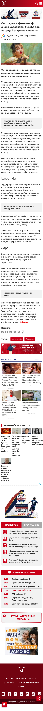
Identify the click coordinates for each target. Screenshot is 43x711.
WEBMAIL (21, 687)
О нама (9, 679)
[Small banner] (21, 504)
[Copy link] (2, 332)
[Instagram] (15, 694)
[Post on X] (14, 332)
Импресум (21, 679)
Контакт (33, 679)
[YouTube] (3, 694)
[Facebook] (9, 694)
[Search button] (36, 3)
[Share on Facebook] (6, 332)
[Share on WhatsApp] (19, 332)
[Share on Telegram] (10, 332)
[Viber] (39, 694)
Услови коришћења (29, 683)
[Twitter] (21, 694)
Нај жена (24, 322)
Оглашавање (10, 683)
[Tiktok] (33, 694)
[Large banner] (21, 14)
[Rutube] (27, 694)
